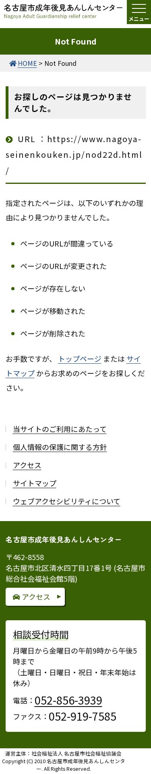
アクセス (27, 465)
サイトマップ (34, 483)
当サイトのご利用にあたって (60, 429)
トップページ (79, 358)
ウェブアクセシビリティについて (66, 501)
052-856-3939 (68, 700)
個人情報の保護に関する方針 (60, 447)
